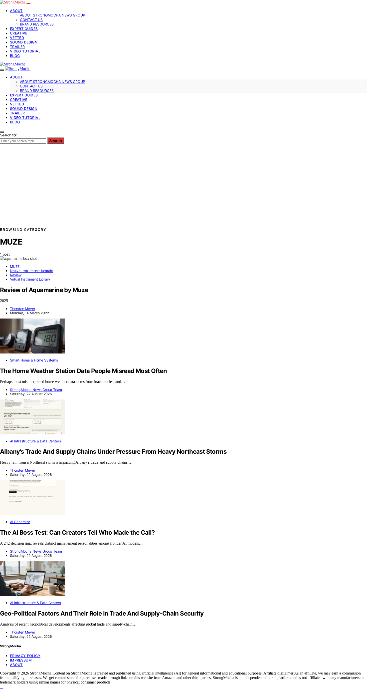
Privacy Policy (25, 656)
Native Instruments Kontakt (31, 271)
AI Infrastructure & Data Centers (35, 441)
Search (55, 140)
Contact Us (31, 19)
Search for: (8, 135)
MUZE (14, 266)
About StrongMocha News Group (52, 15)
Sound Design (23, 42)
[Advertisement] (183, 189)
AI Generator (20, 522)
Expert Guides (24, 28)
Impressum (21, 660)
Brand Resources (37, 24)
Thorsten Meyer (22, 309)
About (16, 10)
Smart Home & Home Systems (34, 360)
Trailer (17, 46)
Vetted (17, 37)
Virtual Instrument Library (30, 279)
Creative (18, 33)
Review (15, 275)
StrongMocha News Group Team (36, 389)
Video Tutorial (25, 51)
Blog (15, 55)
